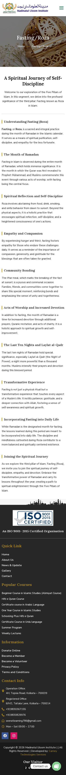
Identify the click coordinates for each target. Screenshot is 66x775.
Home (5, 554)
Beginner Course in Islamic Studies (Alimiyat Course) (31, 593)
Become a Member (13, 656)
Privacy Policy (10, 667)
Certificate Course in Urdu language (22, 622)
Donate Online (11, 650)
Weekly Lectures (11, 633)
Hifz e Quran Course (13, 599)
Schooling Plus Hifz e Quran (18, 616)
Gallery (6, 571)
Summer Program (12, 627)
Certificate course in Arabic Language (23, 604)
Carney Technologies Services (38, 752)
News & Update (12, 565)
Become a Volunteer (14, 661)
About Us (8, 560)
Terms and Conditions (15, 672)
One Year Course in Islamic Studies (21, 610)
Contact (7, 576)
